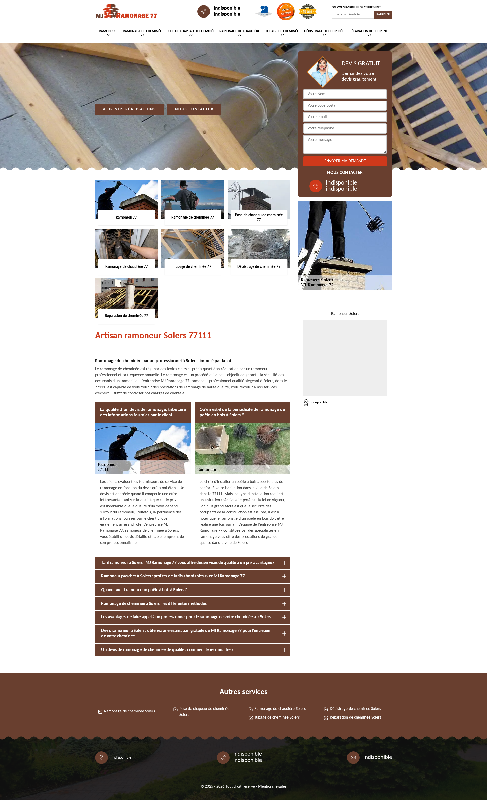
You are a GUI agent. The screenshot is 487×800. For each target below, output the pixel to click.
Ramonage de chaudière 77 (239, 33)
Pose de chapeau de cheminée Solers (204, 712)
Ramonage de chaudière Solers (280, 709)
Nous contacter (194, 109)
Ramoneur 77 (108, 33)
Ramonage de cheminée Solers (129, 711)
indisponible (227, 8)
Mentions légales (272, 787)
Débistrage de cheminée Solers (355, 709)
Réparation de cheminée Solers (355, 717)
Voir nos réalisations (129, 109)
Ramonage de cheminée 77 (142, 33)
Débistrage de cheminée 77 (324, 33)
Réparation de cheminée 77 (369, 33)
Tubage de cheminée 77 (282, 33)
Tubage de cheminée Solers (277, 717)
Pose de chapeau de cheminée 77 (191, 33)
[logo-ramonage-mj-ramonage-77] (118, 11)
